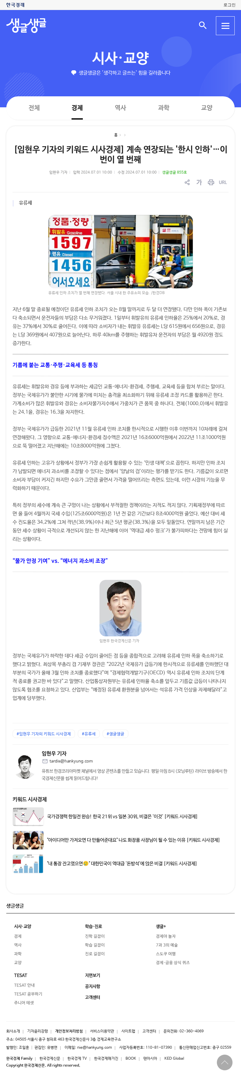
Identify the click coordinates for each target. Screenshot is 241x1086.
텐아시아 (150, 1059)
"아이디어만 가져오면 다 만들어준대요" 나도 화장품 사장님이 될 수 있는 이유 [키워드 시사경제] (133, 840)
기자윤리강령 (37, 1031)
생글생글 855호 (174, 172)
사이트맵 (128, 1031)
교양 (206, 108)
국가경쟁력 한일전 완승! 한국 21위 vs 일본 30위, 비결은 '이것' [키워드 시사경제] (122, 816)
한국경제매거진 (106, 1059)
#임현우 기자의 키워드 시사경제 (44, 734)
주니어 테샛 (24, 1003)
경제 (77, 107)
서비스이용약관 (102, 1031)
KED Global (174, 1059)
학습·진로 (93, 926)
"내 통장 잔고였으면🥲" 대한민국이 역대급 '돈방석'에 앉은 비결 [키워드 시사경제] (122, 863)
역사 (120, 107)
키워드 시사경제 (30, 800)
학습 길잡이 (95, 945)
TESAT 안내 (24, 985)
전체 (34, 107)
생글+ (161, 926)
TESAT (20, 975)
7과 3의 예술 (167, 945)
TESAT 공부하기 (28, 994)
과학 (163, 108)
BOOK (131, 1059)
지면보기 (92, 975)
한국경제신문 (50, 1059)
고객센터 (149, 1031)
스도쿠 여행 (166, 954)
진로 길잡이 (95, 954)
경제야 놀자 (166, 936)
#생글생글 (115, 734)
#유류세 (89, 734)
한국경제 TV (77, 1059)
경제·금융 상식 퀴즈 (173, 962)
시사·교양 (120, 59)
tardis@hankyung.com (71, 761)
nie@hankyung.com (94, 1048)
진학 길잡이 (95, 936)
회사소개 (13, 1031)
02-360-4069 (191, 1031)
